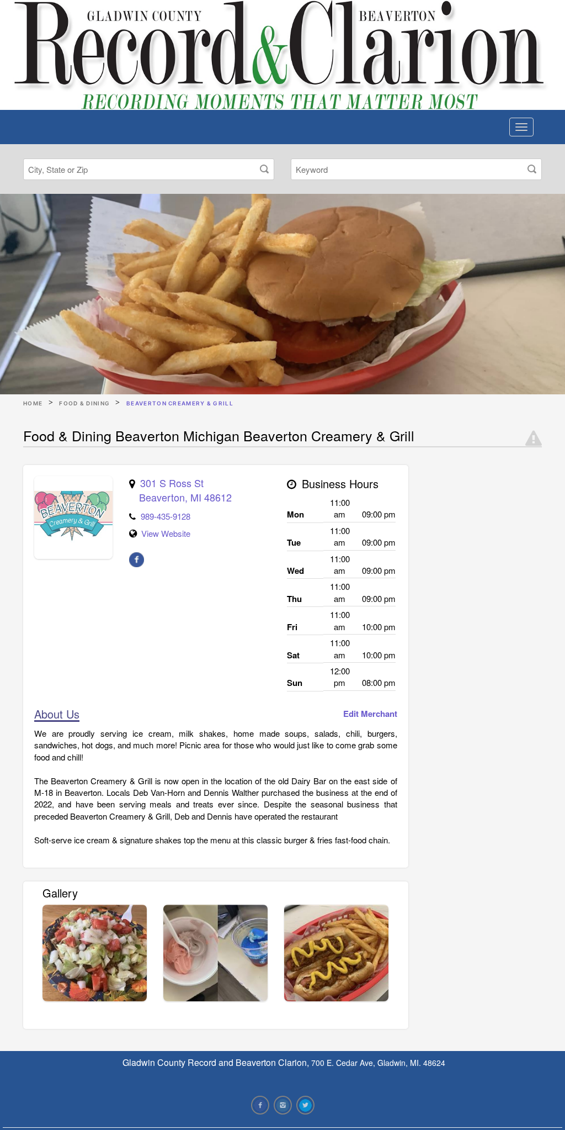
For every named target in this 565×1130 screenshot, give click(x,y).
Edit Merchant (370, 714)
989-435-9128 (165, 516)
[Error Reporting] (533, 438)
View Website (165, 533)
